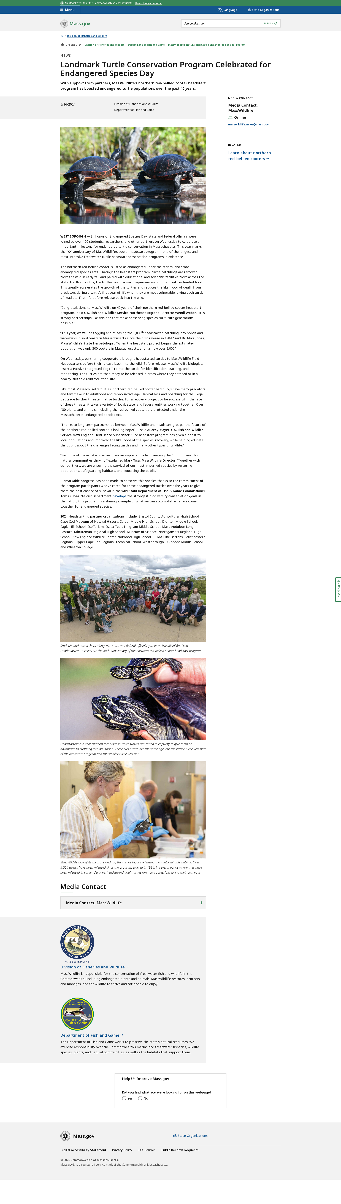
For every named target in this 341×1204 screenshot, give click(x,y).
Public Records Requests (180, 1150)
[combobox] (231, 23)
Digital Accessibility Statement (83, 1150)
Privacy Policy (122, 1150)
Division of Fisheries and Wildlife (87, 35)
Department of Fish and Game (146, 44)
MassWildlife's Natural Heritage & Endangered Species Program (206, 44)
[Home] (62, 35)
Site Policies (147, 1150)
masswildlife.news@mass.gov (248, 124)
